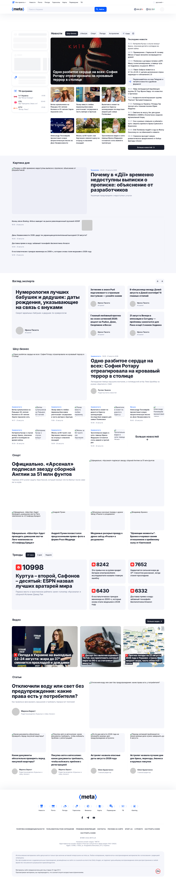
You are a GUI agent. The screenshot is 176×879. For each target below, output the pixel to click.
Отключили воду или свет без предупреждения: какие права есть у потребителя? (48, 691)
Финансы (88, 810)
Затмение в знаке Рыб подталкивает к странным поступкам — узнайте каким (106, 292)
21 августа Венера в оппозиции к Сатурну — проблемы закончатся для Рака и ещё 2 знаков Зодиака (146, 320)
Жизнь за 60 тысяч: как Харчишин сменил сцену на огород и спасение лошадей (88, 139)
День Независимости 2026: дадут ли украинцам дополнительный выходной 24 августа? (49, 235)
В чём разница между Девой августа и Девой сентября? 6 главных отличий (145, 292)
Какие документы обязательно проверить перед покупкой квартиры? (28, 758)
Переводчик (73, 2)
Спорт (93, 33)
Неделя (48, 555)
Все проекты (20, 2)
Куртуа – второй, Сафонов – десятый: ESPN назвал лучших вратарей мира (48, 581)
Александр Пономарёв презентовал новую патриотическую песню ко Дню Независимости (62, 139)
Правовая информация (85, 829)
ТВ (81, 2)
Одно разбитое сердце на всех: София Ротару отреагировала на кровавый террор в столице (125, 368)
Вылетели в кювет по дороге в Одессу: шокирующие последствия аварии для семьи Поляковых (113, 109)
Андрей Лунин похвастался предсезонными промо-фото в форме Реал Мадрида (68, 536)
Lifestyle (83, 33)
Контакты (101, 829)
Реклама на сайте (115, 829)
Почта (40, 2)
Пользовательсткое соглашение (60, 829)
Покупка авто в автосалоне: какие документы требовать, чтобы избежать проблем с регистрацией (67, 760)
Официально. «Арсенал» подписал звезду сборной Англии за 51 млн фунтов (43, 469)
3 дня (39, 555)
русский (159, 2)
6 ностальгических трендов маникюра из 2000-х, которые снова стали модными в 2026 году (51, 251)
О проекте (139, 829)
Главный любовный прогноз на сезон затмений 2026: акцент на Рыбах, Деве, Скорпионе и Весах (105, 320)
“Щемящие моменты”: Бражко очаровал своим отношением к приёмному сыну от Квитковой (144, 538)
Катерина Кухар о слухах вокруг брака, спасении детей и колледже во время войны (22, 436)
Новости (32, 2)
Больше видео (153, 621)
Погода (47, 2)
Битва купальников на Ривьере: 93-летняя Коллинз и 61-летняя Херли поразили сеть (62, 108)
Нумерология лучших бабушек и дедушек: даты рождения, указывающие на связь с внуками (48, 299)
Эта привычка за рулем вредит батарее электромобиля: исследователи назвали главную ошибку (107, 574)
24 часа (30, 555)
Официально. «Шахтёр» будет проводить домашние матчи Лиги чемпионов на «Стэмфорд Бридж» (28, 538)
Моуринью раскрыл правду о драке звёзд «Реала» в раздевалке (107, 536)
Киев (128, 34)
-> (147, 438)
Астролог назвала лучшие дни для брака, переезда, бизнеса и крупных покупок (146, 758)
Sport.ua (129, 829)
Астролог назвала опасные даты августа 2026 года (105, 757)
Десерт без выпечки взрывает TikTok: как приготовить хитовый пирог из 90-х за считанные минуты (100, 646)
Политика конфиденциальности (30, 829)
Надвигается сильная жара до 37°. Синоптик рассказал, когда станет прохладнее (145, 573)
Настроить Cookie (152, 829)
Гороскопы (56, 2)
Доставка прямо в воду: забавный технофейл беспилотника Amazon (41, 243)
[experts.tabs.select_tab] (158, 281)
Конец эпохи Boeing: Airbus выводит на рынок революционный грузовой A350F (46, 221)
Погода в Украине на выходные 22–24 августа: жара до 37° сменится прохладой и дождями (45, 646)
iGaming (134, 810)
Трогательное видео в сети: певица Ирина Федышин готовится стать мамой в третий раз (113, 139)
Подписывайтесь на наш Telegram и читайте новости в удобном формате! (148, 81)
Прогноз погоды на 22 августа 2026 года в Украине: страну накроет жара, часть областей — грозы (143, 646)
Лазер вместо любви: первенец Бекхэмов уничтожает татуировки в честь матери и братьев (87, 108)
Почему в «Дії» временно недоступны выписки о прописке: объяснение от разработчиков (122, 182)
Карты (64, 2)
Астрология (114, 33)
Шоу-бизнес (72, 33)
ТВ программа (25, 91)
